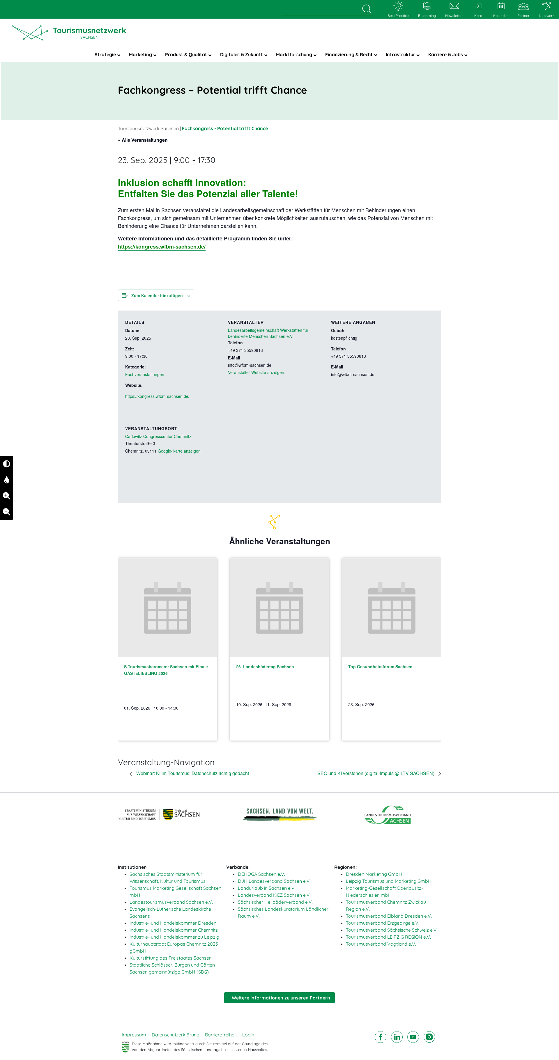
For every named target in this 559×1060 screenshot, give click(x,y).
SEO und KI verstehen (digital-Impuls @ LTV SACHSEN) (376, 773)
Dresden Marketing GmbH (374, 874)
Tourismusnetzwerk (89, 32)
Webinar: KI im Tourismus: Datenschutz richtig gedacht (192, 773)
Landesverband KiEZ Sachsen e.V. (274, 895)
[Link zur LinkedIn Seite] (397, 1042)
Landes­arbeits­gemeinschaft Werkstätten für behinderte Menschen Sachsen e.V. (268, 333)
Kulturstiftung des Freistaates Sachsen (171, 958)
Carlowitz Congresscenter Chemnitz (158, 436)
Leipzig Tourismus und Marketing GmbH (388, 881)
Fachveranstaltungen (144, 374)
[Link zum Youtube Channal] (413, 1042)
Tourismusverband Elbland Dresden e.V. (389, 916)
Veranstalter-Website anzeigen (256, 372)
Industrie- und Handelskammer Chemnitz (174, 930)
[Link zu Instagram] (429, 1042)
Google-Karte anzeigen (179, 451)
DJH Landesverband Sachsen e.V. (274, 881)
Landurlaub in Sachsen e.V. (267, 888)
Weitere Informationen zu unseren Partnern (281, 998)
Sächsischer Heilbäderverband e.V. (275, 902)
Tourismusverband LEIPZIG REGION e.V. (388, 937)
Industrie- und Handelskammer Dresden (173, 923)
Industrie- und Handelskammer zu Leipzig (174, 937)
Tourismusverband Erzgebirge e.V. (382, 923)
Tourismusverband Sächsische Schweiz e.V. (392, 930)
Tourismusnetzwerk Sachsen (148, 128)
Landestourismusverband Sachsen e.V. (171, 902)
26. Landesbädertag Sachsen (265, 666)
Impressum (134, 1035)
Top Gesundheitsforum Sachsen (380, 666)
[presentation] (167, 608)
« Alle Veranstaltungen (143, 140)
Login (248, 1035)
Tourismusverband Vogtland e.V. (381, 944)
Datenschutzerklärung (175, 1035)
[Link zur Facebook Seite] (380, 1042)
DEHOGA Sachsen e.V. (261, 874)
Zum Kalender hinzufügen (157, 295)
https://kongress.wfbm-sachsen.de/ (162, 246)
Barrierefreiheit (221, 1035)
